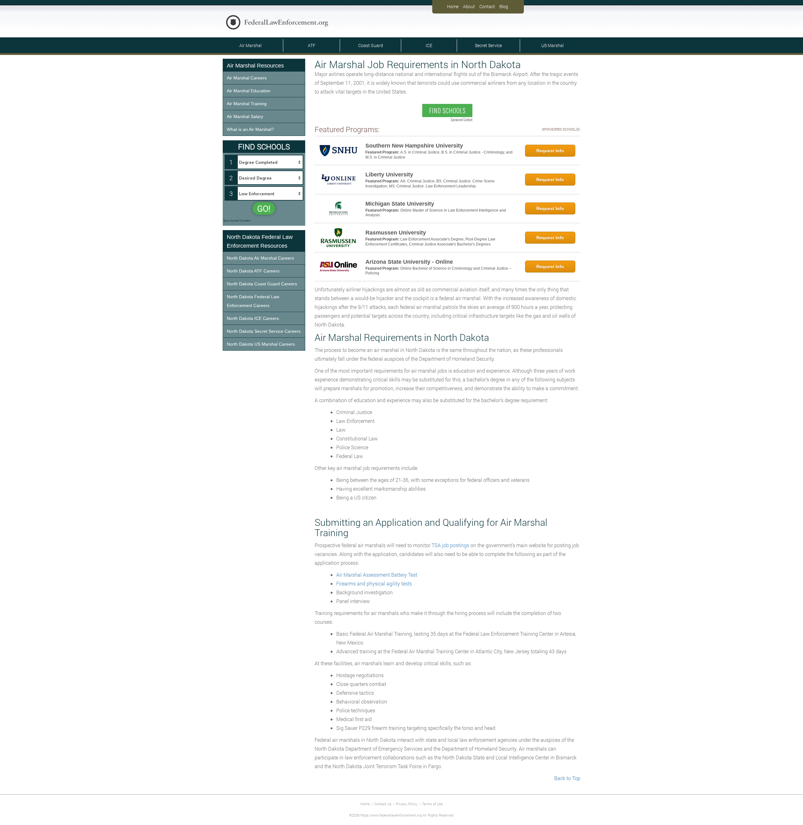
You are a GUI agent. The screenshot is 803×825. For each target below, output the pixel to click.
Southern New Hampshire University (414, 146)
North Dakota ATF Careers (253, 270)
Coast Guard (370, 45)
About (469, 6)
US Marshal (552, 45)
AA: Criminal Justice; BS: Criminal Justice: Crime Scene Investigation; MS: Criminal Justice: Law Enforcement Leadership (430, 183)
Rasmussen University (395, 232)
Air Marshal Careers (247, 77)
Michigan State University (399, 204)
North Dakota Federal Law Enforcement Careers (253, 301)
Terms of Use (432, 803)
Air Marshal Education (248, 90)
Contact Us (382, 803)
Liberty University (389, 174)
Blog (503, 6)
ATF (311, 45)
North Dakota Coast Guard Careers (262, 283)
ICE (429, 45)
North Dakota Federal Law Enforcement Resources (260, 241)
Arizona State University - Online (409, 262)
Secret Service (488, 45)
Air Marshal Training (247, 103)
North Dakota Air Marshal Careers (260, 258)
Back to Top (567, 778)
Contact (487, 6)
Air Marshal (250, 45)
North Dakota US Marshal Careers (261, 344)
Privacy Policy (406, 803)
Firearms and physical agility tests (374, 583)
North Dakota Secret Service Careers (263, 331)
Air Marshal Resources (255, 65)
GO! (263, 208)
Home (453, 6)
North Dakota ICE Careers (253, 318)
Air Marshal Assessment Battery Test (376, 574)
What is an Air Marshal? (250, 129)
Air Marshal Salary (245, 116)
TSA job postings (450, 545)
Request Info (550, 150)
